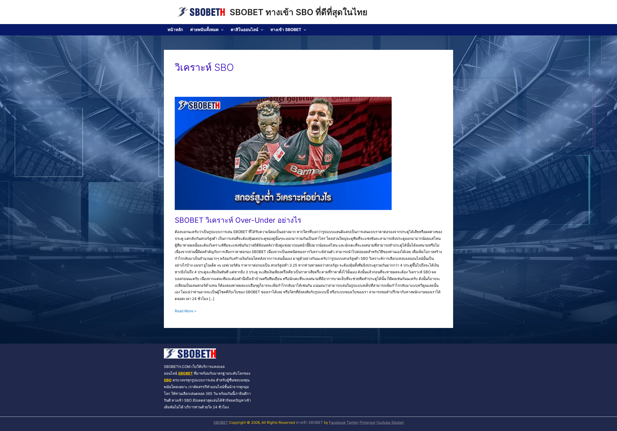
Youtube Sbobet (390, 422)
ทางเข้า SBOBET (285, 29)
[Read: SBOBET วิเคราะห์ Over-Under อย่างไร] (283, 153)
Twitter (353, 422)
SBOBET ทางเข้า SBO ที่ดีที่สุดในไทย (299, 12)
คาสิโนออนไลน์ (244, 29)
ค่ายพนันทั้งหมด (204, 29)
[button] (221, 30)
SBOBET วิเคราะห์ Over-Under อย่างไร (238, 220)
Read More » (185, 310)
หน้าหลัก (175, 29)
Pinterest (367, 422)
